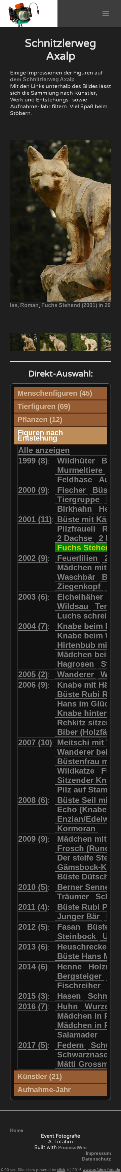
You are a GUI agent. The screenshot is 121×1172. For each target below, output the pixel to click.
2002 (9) (33, 558)
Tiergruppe (78, 499)
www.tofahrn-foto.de (101, 1170)
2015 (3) (33, 995)
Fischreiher (79, 985)
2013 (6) (33, 946)
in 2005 (107, 305)
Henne (69, 966)
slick (61, 1170)
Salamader (77, 1034)
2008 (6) (33, 800)
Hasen (69, 995)
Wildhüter (76, 460)
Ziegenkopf (79, 586)
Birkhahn (74, 508)
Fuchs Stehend (60, 305)
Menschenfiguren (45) (54, 393)
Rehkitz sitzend (86, 722)
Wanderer (75, 674)
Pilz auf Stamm (86, 789)
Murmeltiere (80, 470)
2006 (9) (33, 684)
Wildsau (73, 606)
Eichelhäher (80, 596)
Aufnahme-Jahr (44, 1089)
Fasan (69, 926)
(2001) (89, 305)
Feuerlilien (77, 558)
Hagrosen (75, 663)
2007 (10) (35, 742)
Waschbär (76, 576)
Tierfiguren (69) (43, 406)
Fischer (71, 489)
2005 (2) (33, 674)
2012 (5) (33, 926)
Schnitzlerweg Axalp (49, 79)
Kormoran (76, 828)
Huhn (67, 1006)
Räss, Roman (21, 305)
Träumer (73, 896)
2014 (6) (33, 966)
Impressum (98, 1153)
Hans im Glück (85, 703)
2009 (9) (33, 838)
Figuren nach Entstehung (40, 435)
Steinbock (76, 936)
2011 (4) (32, 906)
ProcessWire (72, 1147)
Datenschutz (96, 1159)
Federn (70, 1045)
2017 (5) (33, 1045)
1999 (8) (33, 460)
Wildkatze (76, 770)
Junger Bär (78, 916)
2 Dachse (74, 538)
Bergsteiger (79, 976)
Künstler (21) (39, 1076)
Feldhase (74, 479)
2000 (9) (33, 489)
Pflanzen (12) (39, 419)
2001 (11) (35, 519)
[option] (23, 342)
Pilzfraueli (76, 528)
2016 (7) (33, 1006)
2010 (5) (33, 887)
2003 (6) (33, 596)
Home (16, 1130)
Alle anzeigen (44, 450)
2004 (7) (33, 626)
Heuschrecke (82, 946)
